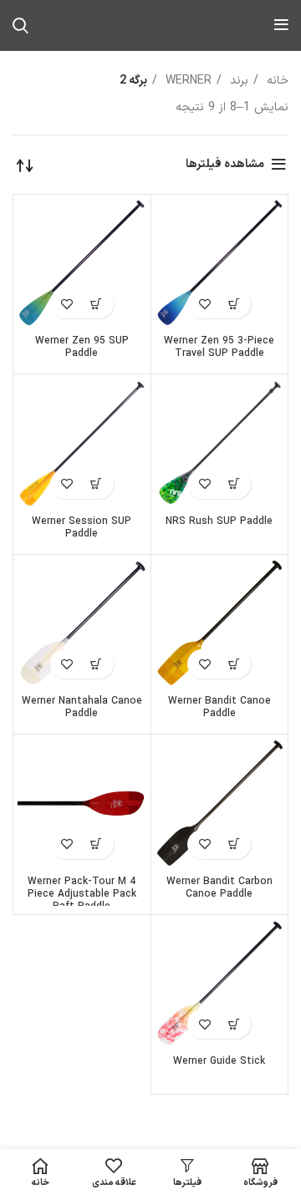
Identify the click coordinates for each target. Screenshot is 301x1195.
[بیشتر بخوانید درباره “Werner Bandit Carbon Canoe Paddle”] (233, 844)
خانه (275, 80)
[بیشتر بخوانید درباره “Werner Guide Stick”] (233, 1024)
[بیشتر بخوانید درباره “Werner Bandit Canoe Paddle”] (233, 664)
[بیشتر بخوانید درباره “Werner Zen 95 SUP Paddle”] (96, 303)
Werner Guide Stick (219, 1061)
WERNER (186, 80)
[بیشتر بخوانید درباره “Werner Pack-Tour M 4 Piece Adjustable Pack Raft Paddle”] (96, 844)
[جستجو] (20, 25)
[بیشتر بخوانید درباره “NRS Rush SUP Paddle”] (233, 484)
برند (237, 80)
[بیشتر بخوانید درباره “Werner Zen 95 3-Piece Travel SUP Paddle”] (233, 303)
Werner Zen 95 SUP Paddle (82, 347)
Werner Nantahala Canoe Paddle (82, 707)
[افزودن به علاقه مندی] (204, 303)
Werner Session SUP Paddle (81, 528)
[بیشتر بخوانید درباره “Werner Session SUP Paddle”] (96, 484)
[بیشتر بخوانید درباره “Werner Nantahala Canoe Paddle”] (96, 664)
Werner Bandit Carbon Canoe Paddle (219, 888)
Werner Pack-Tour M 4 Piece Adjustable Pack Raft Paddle (82, 894)
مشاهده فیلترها (225, 164)
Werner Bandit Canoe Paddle (219, 707)
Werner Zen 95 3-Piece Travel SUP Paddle (219, 347)
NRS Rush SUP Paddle (219, 521)
